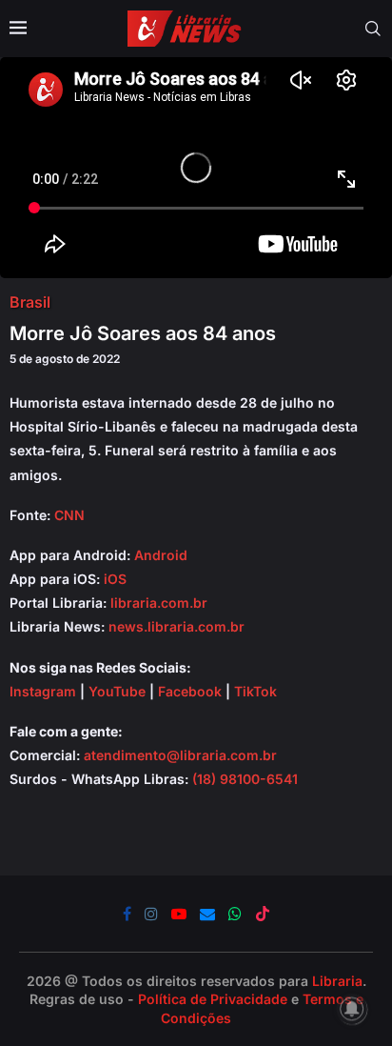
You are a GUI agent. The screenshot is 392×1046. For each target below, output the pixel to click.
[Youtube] (178, 913)
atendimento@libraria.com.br (180, 755)
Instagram (43, 691)
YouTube (117, 691)
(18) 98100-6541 (245, 779)
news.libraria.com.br (176, 626)
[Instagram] (151, 913)
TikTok (255, 691)
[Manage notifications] (352, 1009)
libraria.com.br (158, 602)
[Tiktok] (262, 913)
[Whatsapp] (235, 913)
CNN (69, 515)
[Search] (372, 28)
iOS (115, 579)
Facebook (190, 691)
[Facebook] (127, 913)
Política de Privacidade (212, 999)
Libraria (337, 981)
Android (160, 555)
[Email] (207, 913)
